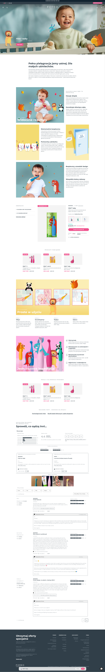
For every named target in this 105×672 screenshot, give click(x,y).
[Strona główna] (52, 8)
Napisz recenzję (80, 205)
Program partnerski (85, 639)
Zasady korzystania (85, 649)
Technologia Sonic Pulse (39, 413)
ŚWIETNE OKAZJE (98, 3)
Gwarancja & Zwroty (52, 643)
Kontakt (54, 637)
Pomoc (76, 641)
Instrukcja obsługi (20, 216)
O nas (88, 637)
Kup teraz (19, 44)
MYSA (87, 645)
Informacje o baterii (52, 648)
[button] (101, 668)
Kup (83, 668)
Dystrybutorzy (86, 647)
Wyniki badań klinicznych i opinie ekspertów (60, 413)
